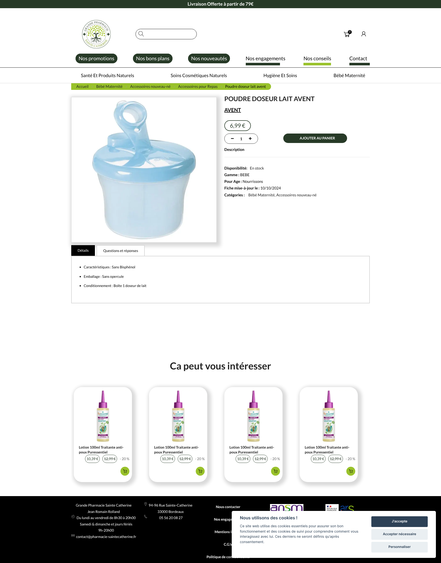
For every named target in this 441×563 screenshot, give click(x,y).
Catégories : (234, 195)
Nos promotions (96, 58)
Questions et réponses (120, 250)
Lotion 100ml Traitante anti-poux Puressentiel (101, 449)
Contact (358, 58)
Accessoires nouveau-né (296, 195)
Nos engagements (266, 58)
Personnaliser (399, 547)
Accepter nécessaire (399, 534)
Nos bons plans (152, 58)
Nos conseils (317, 58)
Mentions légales (228, 532)
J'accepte (399, 521)
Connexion (364, 34)
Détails (83, 250)
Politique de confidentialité (228, 557)
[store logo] (100, 34)
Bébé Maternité (261, 195)
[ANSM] (287, 509)
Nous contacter (228, 507)
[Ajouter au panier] (124, 471)
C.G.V (228, 544)
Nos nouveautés (209, 58)
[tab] (83, 250)
